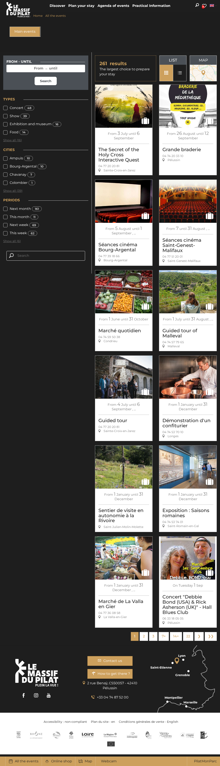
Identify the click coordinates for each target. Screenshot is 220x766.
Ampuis (20, 158)
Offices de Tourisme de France (71, 735)
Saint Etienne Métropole (132, 735)
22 (188, 636)
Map (88, 761)
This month (22, 217)
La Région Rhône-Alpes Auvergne (110, 735)
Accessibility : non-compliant (65, 721)
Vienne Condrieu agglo (166, 735)
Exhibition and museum (34, 124)
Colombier (21, 183)
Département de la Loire (88, 735)
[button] (57, 6)
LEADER (204, 735)
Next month (24, 209)
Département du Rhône (36, 735)
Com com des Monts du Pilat (18, 735)
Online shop (61, 761)
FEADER (187, 735)
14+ (176, 636)
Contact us (112, 661)
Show (18, 116)
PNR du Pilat (148, 735)
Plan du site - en (103, 721)
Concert (20, 108)
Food (18, 132)
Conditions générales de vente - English (148, 721)
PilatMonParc (205, 761)
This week (22, 233)
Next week (23, 225)
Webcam (109, 761)
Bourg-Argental (27, 166)
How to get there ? (114, 674)
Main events (24, 31)
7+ (164, 636)
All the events (26, 761)
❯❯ (211, 636)
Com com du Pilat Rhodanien (56, 735)
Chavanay (21, 174)
